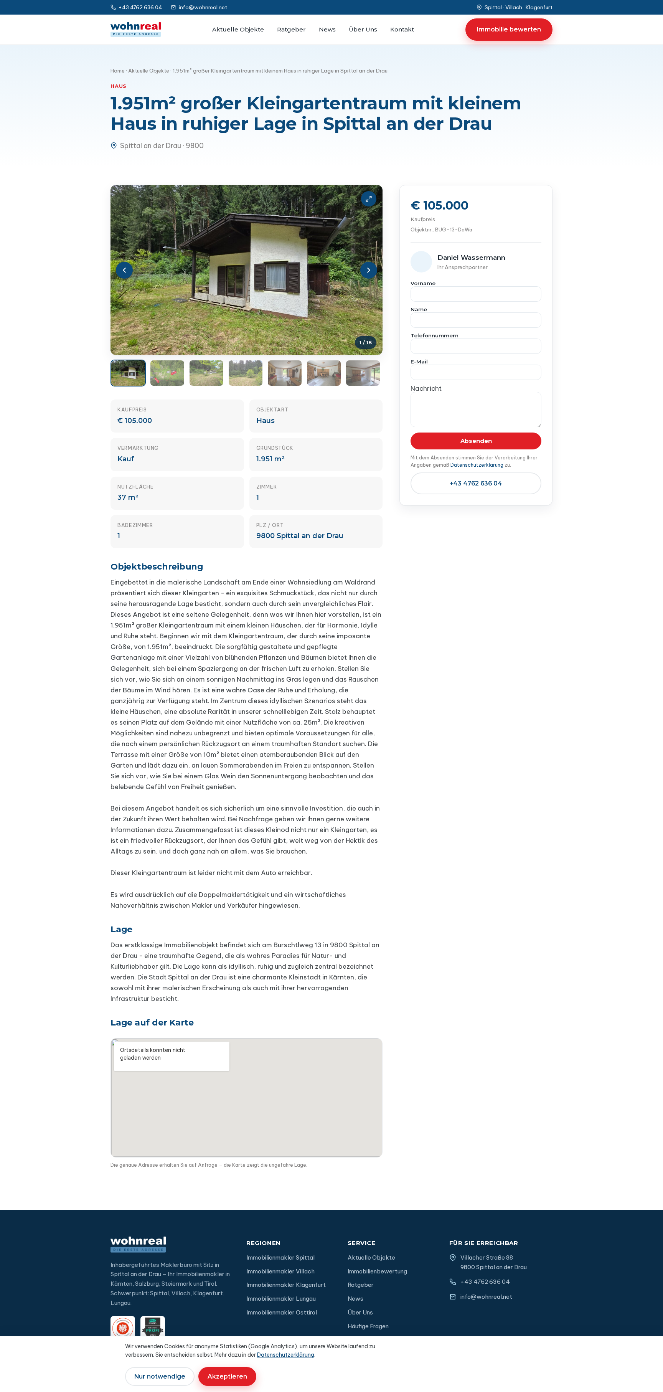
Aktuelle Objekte (238, 29)
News (327, 29)
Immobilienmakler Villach (280, 1271)
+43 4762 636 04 (140, 7)
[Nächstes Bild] (368, 270)
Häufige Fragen (368, 1326)
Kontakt (402, 29)
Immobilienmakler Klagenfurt (286, 1284)
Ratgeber (291, 29)
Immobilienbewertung (377, 1271)
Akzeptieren (227, 1376)
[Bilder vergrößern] (368, 198)
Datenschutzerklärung (476, 465)
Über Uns (363, 29)
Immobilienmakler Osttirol (281, 1312)
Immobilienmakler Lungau (281, 1298)
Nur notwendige (159, 1376)
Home (117, 70)
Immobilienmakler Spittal (280, 1257)
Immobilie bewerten (509, 29)
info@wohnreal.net (203, 7)
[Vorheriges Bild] (124, 270)
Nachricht (426, 389)
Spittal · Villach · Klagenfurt (518, 7)
